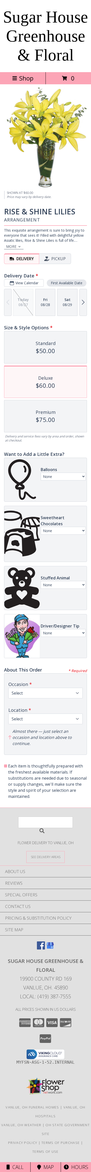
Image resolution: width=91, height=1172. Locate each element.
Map (47, 1167)
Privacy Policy (22, 1142)
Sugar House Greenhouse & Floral (45, 36)
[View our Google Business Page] (50, 948)
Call (17, 1167)
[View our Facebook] (41, 948)
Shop (26, 78)
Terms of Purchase (60, 1142)
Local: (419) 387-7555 (45, 996)
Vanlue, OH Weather (21, 1125)
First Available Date (66, 282)
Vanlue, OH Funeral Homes (32, 1107)
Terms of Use (45, 1151)
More (11, 246)
